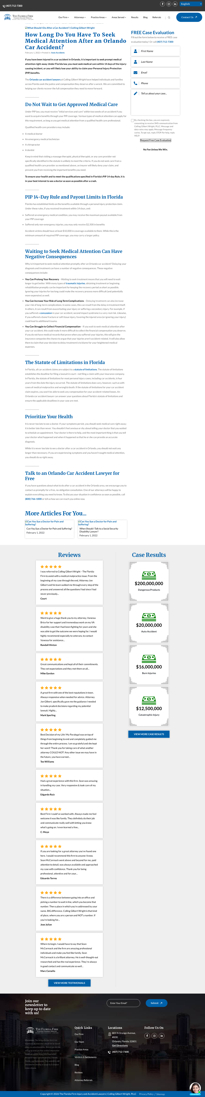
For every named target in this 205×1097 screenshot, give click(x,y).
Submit (155, 1003)
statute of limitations (85, 369)
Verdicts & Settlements (86, 1057)
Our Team (79, 1041)
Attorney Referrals (83, 1080)
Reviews (79, 1072)
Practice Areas (98, 17)
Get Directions (120, 1045)
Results (134, 17)
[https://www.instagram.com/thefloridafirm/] (168, 4)
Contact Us (187, 17)
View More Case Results (149, 734)
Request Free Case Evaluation (155, 140)
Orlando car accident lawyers (45, 79)
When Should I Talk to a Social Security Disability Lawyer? (98, 530)
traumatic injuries (75, 283)
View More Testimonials (69, 982)
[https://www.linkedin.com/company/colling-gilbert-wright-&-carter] (175, 4)
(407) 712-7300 (13, 5)
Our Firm (62, 17)
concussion (46, 312)
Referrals (156, 17)
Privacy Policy (146, 1094)
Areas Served (118, 17)
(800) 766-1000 (33, 498)
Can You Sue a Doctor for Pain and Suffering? (49, 528)
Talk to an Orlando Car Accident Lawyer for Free (72, 476)
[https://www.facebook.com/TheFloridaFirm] (162, 4)
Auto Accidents (58, 52)
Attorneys (79, 17)
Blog (145, 17)
